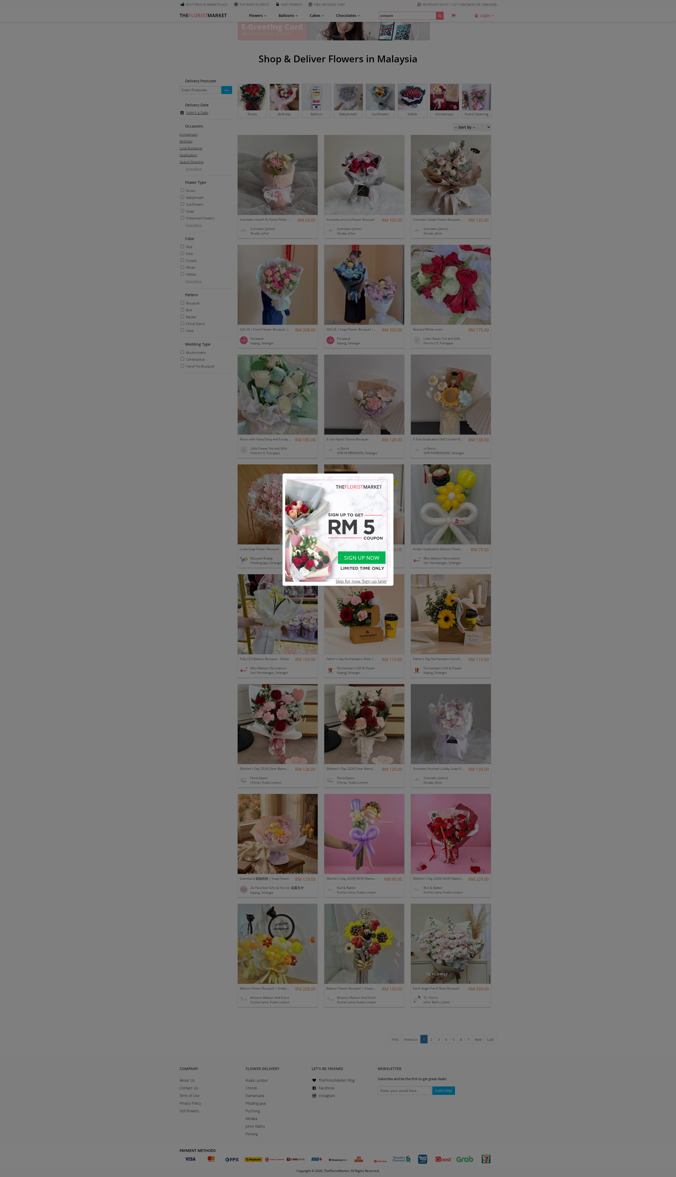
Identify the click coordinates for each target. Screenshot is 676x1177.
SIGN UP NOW (361, 557)
